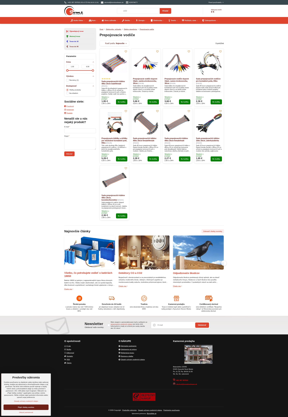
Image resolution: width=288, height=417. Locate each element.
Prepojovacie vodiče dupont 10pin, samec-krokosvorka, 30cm (177, 81)
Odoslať (69, 154)
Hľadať (165, 11)
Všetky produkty (75, 90)
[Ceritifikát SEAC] (144, 397)
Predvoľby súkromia (129, 410)
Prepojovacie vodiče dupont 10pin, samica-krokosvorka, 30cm (145, 81)
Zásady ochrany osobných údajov (150, 410)
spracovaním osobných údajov (122, 324)
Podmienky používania (171, 410)
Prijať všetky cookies (26, 407)
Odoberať (202, 325)
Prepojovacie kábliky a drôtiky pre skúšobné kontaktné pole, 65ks (114, 140)
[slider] (67, 70)
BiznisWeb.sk (151, 413)
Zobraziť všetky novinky (212, 231)
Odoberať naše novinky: (94, 327)
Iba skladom (73, 93)
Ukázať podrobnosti (26, 412)
